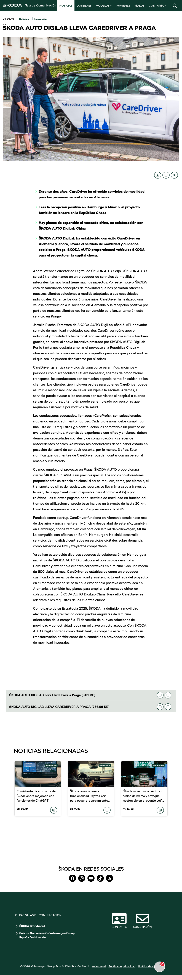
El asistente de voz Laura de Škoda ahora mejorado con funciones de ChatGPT (36, 795)
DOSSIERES (84, 5)
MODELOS (102, 5)
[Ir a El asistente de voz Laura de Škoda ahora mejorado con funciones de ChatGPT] (38, 774)
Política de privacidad (122, 966)
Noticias (24, 19)
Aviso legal (99, 966)
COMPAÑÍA (156, 5)
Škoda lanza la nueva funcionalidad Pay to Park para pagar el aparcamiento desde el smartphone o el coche (89, 800)
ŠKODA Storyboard (32, 926)
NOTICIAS (65, 5)
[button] (174, 5)
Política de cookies (150, 966)
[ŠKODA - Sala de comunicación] (29, 5)
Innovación (40, 19)
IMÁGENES (123, 5)
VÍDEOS (139, 5)
